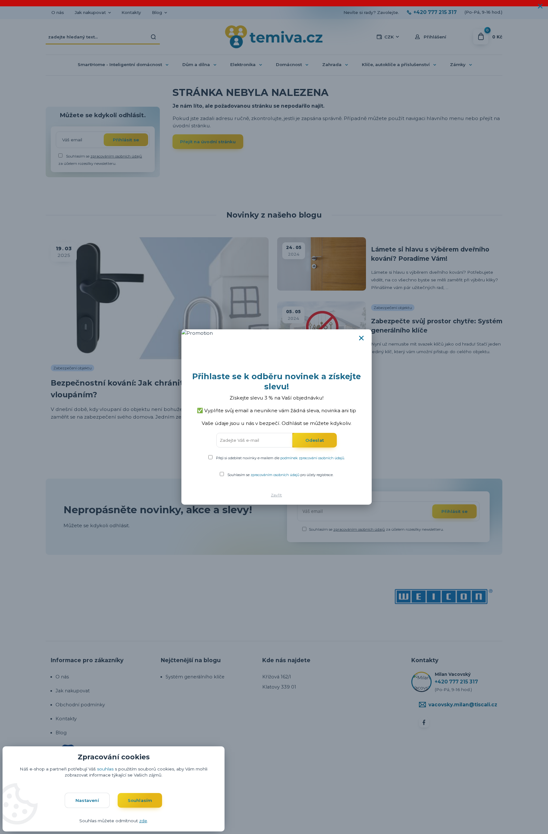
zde (143, 820)
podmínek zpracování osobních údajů (312, 458)
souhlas (105, 768)
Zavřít (276, 495)
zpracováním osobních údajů (275, 475)
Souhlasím (140, 800)
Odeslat (314, 440)
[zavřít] (540, 6)
